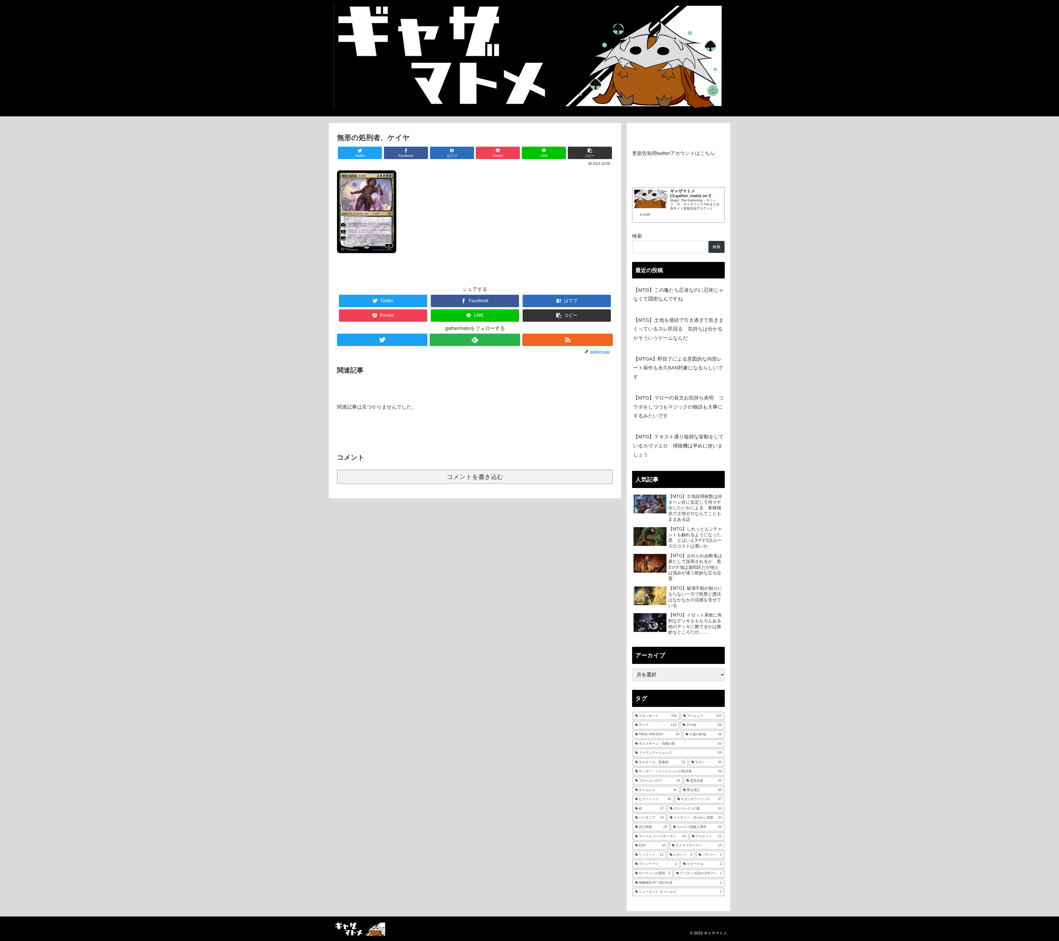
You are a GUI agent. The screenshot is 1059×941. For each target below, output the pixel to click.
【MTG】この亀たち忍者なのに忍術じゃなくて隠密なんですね (678, 294)
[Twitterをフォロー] (382, 340)
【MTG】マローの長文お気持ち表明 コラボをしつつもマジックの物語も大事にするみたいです (678, 407)
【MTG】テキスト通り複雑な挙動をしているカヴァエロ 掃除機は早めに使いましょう (678, 445)
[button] (590, 153)
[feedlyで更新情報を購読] (475, 340)
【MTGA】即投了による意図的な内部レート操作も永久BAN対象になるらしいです (678, 368)
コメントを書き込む (475, 476)
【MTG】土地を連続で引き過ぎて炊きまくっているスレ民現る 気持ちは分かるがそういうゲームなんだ (678, 329)
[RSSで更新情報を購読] (567, 340)
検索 (637, 236)
